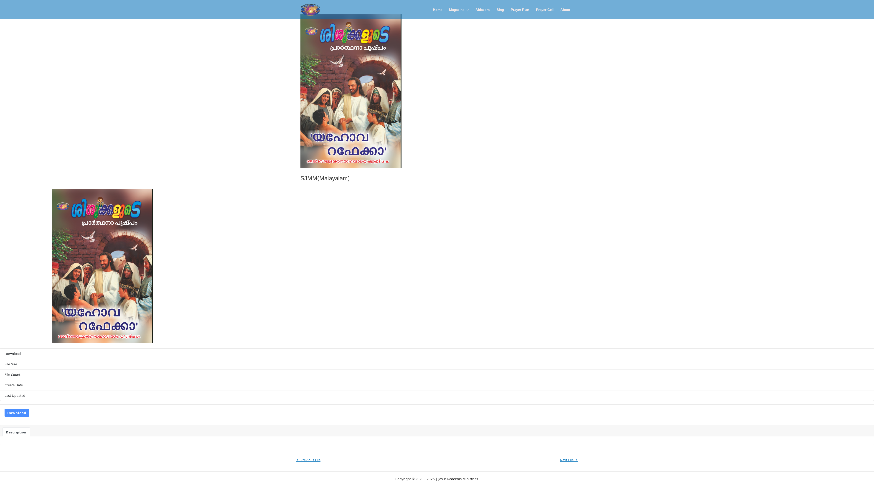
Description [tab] (16, 432)
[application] (466, 10)
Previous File (308, 460)
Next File (569, 460)
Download (16, 412)
